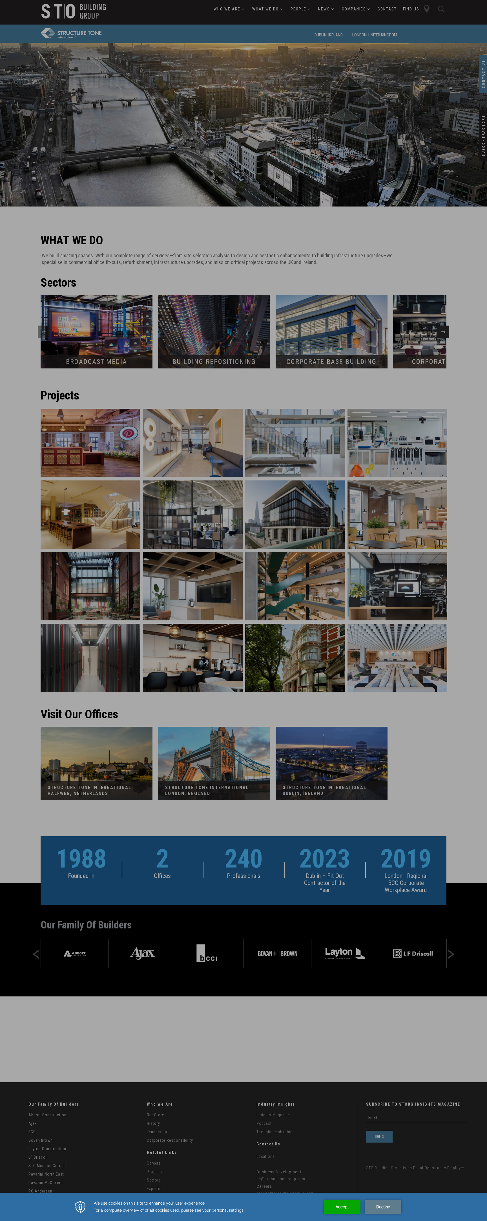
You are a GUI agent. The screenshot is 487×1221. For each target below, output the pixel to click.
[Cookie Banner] (243, 1207)
